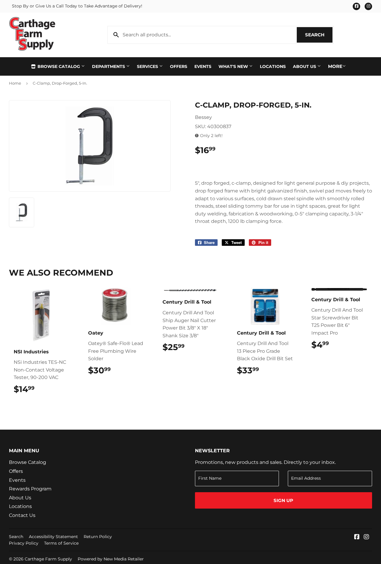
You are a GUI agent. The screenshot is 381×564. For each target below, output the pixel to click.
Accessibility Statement (53, 536)
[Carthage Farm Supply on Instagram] (366, 537)
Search (318, 35)
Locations (273, 66)
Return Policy (98, 536)
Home (15, 83)
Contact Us (22, 515)
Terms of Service (61, 543)
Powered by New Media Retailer (111, 559)
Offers (178, 66)
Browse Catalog (58, 66)
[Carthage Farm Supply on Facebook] (357, 537)
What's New (233, 66)
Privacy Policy (23, 543)
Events (202, 66)
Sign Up (283, 500)
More (335, 66)
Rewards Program (30, 489)
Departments (109, 66)
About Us (305, 66)
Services (148, 66)
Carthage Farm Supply (48, 559)
